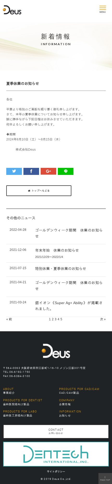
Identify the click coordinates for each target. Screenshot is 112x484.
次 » (103, 319)
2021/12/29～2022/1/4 (49, 256)
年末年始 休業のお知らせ (57, 250)
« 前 (9, 319)
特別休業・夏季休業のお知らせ (60, 269)
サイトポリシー (56, 471)
